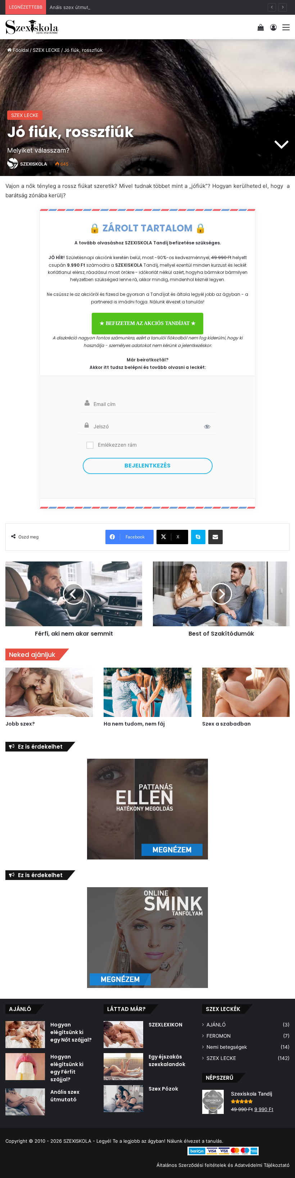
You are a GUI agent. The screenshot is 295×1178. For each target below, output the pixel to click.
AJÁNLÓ (216, 1025)
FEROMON (218, 1036)
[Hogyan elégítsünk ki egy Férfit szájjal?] (25, 1066)
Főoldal (20, 50)
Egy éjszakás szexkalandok (167, 1060)
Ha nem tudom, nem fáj (134, 723)
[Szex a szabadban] (246, 692)
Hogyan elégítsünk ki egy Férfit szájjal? (66, 1068)
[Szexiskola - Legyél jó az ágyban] (31, 27)
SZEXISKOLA (33, 164)
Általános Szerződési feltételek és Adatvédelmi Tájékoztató (223, 1165)
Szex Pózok (163, 1088)
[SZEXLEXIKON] (123, 1034)
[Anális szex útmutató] (25, 1101)
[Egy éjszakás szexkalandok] (123, 1066)
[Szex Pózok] (123, 1098)
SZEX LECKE (46, 50)
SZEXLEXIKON (165, 1024)
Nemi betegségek (226, 1047)
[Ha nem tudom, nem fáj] (147, 692)
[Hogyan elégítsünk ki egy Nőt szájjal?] (25, 1034)
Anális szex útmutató (65, 1095)
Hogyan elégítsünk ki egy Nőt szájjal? (71, 1032)
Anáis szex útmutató (73, 7)
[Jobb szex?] (49, 692)
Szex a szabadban (226, 723)
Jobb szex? (20, 723)
